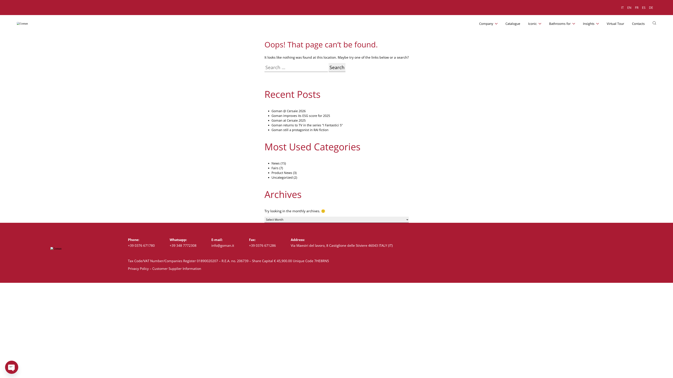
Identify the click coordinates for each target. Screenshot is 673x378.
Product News (281, 173)
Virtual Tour (615, 24)
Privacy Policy (138, 268)
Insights (588, 24)
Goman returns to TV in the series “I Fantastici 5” (307, 125)
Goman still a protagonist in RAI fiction (299, 130)
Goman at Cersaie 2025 (288, 120)
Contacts (638, 24)
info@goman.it (222, 245)
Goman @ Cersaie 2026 (288, 111)
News (275, 163)
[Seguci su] (52, 256)
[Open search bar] (654, 22)
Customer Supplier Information (176, 268)
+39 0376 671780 (141, 245)
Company (486, 24)
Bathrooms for (560, 24)
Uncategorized (282, 177)
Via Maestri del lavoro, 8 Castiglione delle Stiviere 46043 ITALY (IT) (342, 245)
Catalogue (512, 24)
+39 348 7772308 (183, 245)
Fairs (274, 168)
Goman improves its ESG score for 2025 (300, 116)
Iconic (532, 24)
